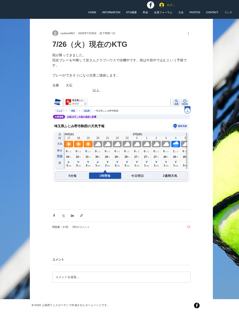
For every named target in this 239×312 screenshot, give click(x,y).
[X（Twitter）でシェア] (63, 215)
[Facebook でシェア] (54, 215)
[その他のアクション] (188, 33)
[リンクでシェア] (81, 215)
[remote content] (121, 149)
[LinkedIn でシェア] (72, 215)
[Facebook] (197, 305)
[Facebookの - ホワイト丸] (150, 5)
